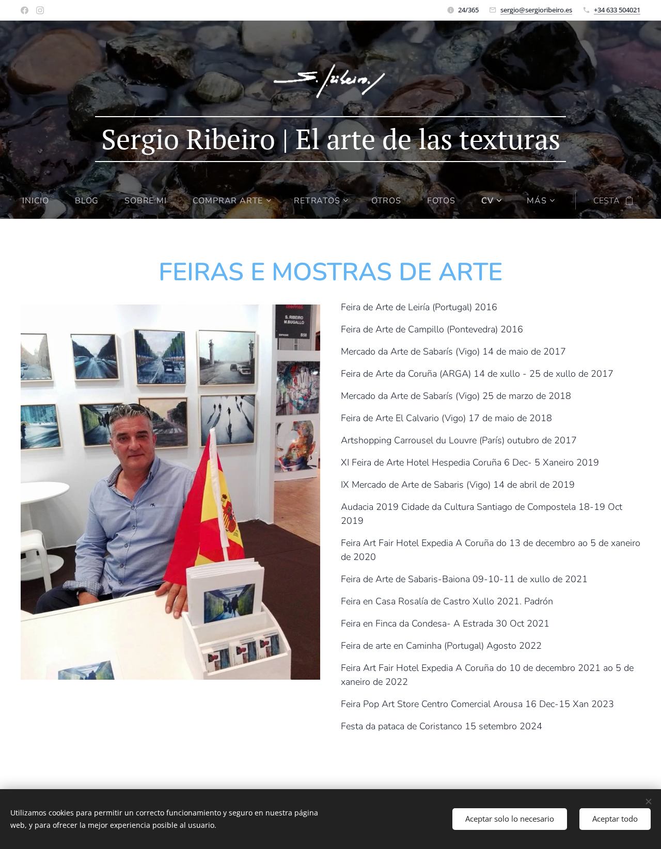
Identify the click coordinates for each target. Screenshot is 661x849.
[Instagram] (40, 10)
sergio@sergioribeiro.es (536, 9)
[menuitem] (42, 201)
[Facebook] (24, 10)
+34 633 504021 (617, 9)
